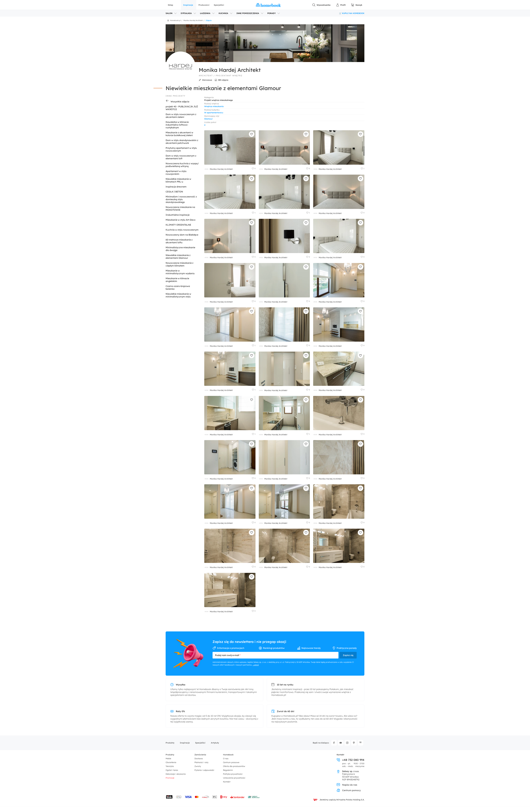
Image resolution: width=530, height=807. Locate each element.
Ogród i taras (172, 770)
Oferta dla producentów (234, 766)
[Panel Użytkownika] (341, 5)
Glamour (208, 119)
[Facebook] (334, 743)
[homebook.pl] (268, 5)
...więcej (256, 665)
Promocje (170, 778)
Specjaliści (219, 5)
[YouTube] (340, 743)
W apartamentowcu (213, 112)
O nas (225, 758)
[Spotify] (360, 743)
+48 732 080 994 (353, 760)
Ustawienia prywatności (234, 778)
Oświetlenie (171, 762)
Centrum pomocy (351, 790)
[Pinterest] (354, 743)
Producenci (203, 5)
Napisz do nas (349, 784)
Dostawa (198, 758)
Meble (168, 758)
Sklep (170, 5)
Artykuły (215, 743)
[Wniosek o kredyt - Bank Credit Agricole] (253, 797)
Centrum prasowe (231, 762)
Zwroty (197, 766)
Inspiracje (188, 5)
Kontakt (226, 781)
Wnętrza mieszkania (214, 106)
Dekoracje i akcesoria (176, 774)
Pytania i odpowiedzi (204, 770)
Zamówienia (200, 754)
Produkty (170, 743)
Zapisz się (348, 655)
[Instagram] (347, 743)
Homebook (228, 754)
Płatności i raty (201, 762)
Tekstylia (170, 766)
